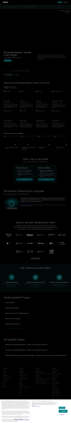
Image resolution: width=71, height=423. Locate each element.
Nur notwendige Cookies (63, 411)
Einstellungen (62, 414)
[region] (35, 411)
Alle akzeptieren (62, 407)
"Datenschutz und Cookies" (18, 419)
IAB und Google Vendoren (36, 406)
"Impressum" (27, 419)
